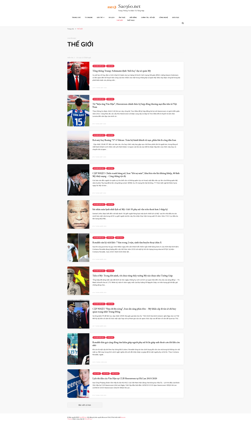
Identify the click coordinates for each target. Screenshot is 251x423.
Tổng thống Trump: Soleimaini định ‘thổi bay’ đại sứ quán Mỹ (121, 70)
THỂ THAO (131, 20)
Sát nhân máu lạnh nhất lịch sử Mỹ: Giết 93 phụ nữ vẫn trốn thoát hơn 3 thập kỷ (130, 209)
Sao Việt (97, 373)
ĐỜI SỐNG (133, 17)
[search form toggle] (183, 23)
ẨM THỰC (122, 17)
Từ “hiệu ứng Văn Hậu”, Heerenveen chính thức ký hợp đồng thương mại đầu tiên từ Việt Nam (134, 105)
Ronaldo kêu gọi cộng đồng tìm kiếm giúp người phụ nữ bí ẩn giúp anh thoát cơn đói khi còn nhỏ (136, 344)
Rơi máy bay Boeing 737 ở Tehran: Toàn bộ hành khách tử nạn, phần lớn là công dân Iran (134, 140)
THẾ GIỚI (119, 20)
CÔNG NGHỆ (163, 17)
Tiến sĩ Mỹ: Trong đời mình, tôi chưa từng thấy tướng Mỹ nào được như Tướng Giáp (132, 275)
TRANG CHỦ (76, 17)
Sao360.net (129, 6)
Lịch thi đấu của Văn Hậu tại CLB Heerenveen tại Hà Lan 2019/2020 (124, 378)
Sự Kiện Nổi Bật (99, 66)
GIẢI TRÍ (99, 17)
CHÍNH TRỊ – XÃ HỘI (148, 17)
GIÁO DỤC (175, 17)
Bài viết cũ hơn (85, 405)
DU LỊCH (111, 17)
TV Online (88, 17)
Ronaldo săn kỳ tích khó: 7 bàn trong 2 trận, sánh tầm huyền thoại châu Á (127, 242)
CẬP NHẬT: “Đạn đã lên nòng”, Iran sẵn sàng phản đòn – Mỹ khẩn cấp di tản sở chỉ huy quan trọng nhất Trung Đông (134, 310)
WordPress (88, 419)
